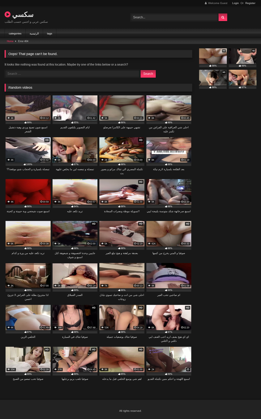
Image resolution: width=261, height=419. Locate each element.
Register (250, 3)
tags (49, 33)
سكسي (22, 14)
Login (235, 3)
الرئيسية (34, 33)
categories (15, 33)
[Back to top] (249, 407)
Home (10, 41)
